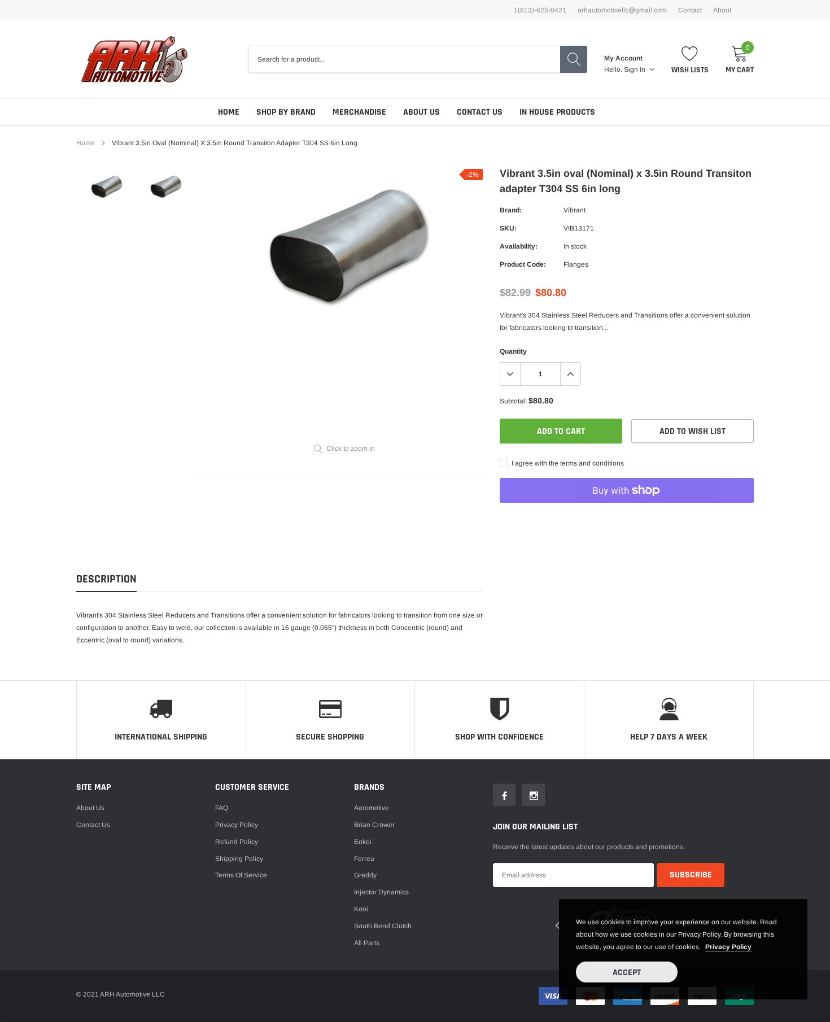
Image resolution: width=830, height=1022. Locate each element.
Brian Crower (374, 825)
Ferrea (364, 859)
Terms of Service (241, 875)
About (722, 10)
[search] (573, 59)
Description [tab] (106, 579)
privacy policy (728, 947)
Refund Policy (236, 842)
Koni (361, 909)
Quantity (513, 351)
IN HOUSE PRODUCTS (557, 112)
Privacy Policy (236, 825)
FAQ (221, 808)
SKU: (508, 228)
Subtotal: (513, 401)
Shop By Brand (286, 112)
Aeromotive (371, 808)
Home (228, 112)
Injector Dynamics (381, 892)
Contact (690, 10)
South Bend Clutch (383, 926)
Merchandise (359, 112)
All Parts (366, 943)
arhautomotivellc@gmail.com (622, 10)
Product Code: (523, 264)
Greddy (365, 875)
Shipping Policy (239, 859)
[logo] (134, 59)
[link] (106, 187)
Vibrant (574, 210)
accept (627, 972)
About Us (421, 112)
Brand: (511, 210)
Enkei (363, 842)
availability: (519, 246)
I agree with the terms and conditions (567, 463)
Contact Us (480, 112)
